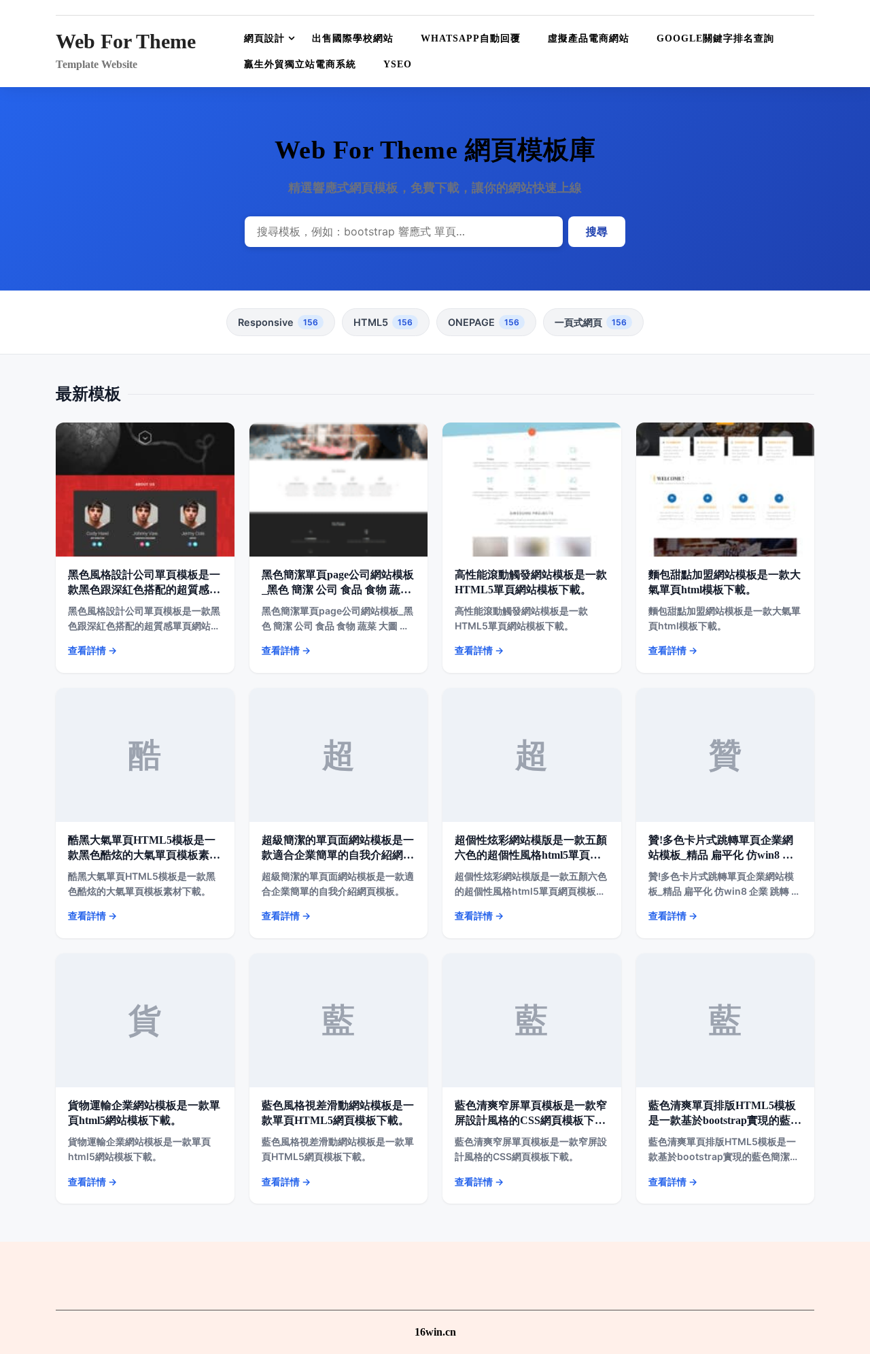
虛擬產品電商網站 (588, 38)
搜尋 (597, 231)
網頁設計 (264, 38)
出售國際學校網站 (353, 38)
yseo (397, 64)
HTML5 (383, 322)
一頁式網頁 (591, 322)
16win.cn (435, 1332)
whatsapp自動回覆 (471, 38)
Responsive (278, 322)
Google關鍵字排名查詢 (715, 38)
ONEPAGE (483, 322)
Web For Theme (126, 41)
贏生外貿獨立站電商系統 (300, 64)
